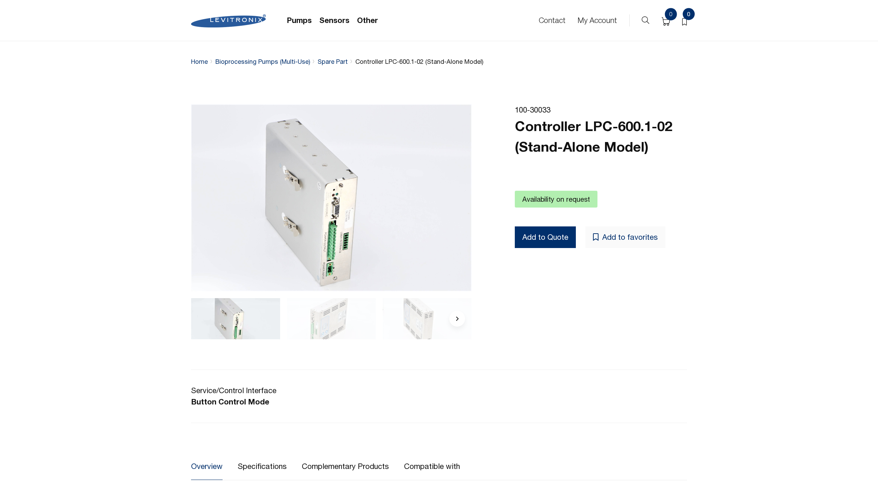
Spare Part (333, 61)
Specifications (262, 466)
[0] (684, 20)
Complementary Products (345, 466)
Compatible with (432, 466)
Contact (552, 20)
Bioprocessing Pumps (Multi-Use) (262, 61)
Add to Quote (545, 237)
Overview (207, 466)
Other (367, 20)
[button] (457, 319)
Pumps (299, 20)
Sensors (334, 20)
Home (199, 61)
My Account (597, 20)
